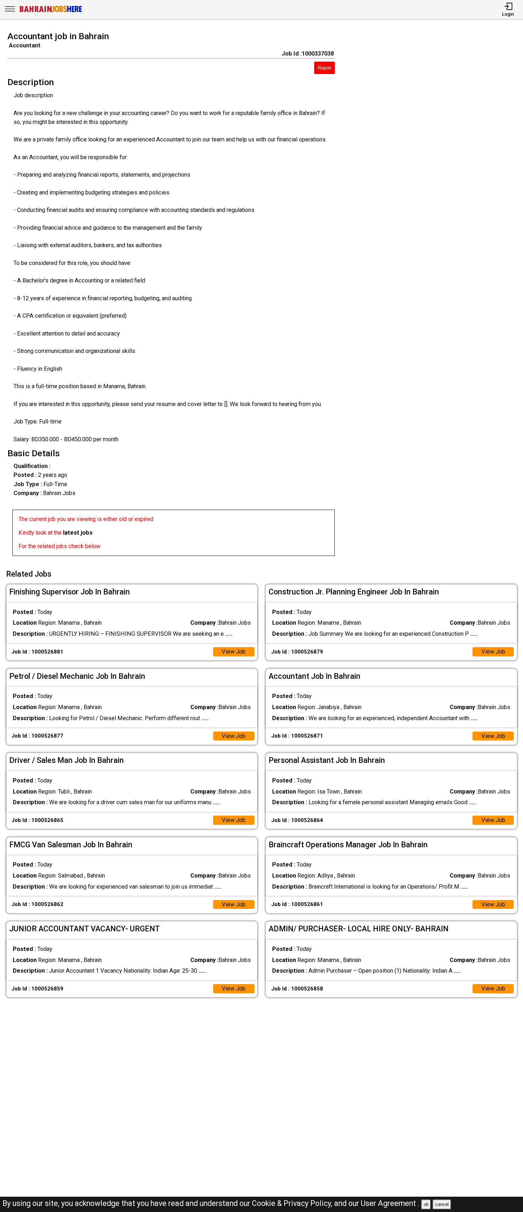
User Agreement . (390, 1203)
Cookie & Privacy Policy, (293, 1203)
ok (426, 1204)
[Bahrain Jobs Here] (51, 11)
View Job (233, 651)
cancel (442, 1204)
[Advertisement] (435, 296)
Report (324, 68)
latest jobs (78, 532)
